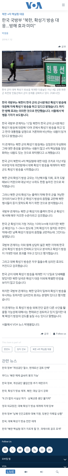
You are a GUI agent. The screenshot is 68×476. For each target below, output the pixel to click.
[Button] (62, 47)
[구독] (49, 450)
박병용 (5, 33)
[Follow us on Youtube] (20, 450)
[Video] (26, 472)
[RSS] (35, 450)
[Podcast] (42, 450)
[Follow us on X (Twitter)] (12, 450)
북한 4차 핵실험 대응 (13, 14)
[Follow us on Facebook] (5, 450)
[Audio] (42, 472)
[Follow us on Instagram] (27, 450)
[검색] (57, 472)
